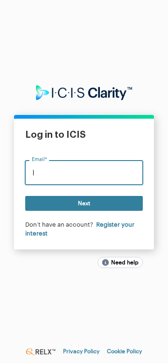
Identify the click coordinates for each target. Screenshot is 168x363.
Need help (125, 262)
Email (39, 159)
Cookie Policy (124, 351)
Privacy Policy (81, 351)
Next (84, 203)
